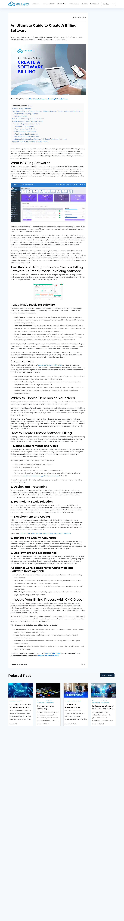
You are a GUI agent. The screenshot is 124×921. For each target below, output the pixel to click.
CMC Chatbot (68, 868)
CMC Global (12, 900)
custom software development (50, 365)
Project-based (96, 858)
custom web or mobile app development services (41, 476)
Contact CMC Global (53, 653)
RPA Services (41, 873)
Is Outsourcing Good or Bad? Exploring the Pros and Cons (103, 709)
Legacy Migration (15, 868)
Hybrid (93, 868)
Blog (65, 900)
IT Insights (68, 701)
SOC (65, 883)
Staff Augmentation (98, 863)
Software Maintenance (105, 701)
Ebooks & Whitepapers (72, 904)
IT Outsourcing (40, 701)
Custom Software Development (20, 858)
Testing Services (14, 873)
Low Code (39, 878)
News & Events (69, 908)
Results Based (96, 873)
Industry (39, 904)
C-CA (65, 878)
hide (29, 106)
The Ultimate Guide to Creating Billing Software (48, 99)
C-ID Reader (68, 873)
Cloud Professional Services (46, 858)
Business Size (41, 908)
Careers (94, 900)
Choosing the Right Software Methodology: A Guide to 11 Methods (45, 533)
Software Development (16, 701)
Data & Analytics (42, 863)
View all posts (107, 675)
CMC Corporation (14, 904)
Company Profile (14, 908)
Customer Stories (42, 900)
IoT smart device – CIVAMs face (75, 858)
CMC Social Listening (71, 863)
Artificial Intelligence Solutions (47, 868)
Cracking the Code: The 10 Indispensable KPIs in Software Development (20, 707)
